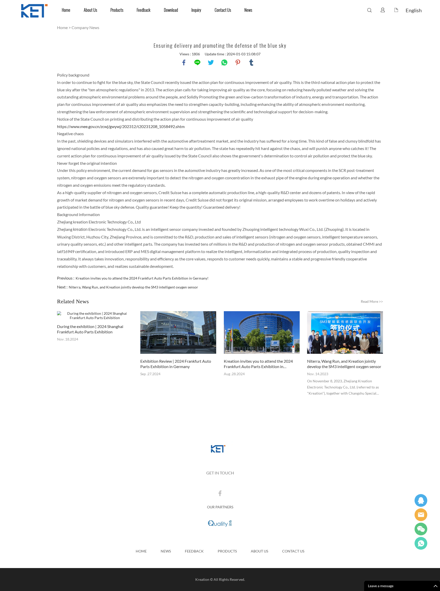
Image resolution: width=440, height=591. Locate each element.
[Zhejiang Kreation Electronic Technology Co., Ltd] (220, 449)
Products (117, 10)
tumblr (251, 62)
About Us (90, 10)
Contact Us (223, 10)
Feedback (143, 10)
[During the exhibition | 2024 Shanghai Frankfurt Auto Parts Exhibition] (95, 315)
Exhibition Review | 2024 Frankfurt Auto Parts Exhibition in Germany (175, 364)
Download (171, 10)
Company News (85, 27)
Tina (421, 500)
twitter (211, 62)
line (197, 62)
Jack (421, 543)
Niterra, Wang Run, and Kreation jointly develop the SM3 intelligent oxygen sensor (133, 287)
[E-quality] (220, 523)
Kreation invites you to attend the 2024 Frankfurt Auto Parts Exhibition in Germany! (142, 278)
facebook (184, 62)
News (248, 10)
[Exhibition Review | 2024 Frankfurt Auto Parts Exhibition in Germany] (178, 333)
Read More (372, 301)
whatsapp (224, 62)
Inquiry (196, 10)
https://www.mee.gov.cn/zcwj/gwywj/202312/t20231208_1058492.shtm (121, 126)
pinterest (238, 62)
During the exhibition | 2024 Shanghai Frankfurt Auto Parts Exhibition (90, 329)
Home (66, 10)
